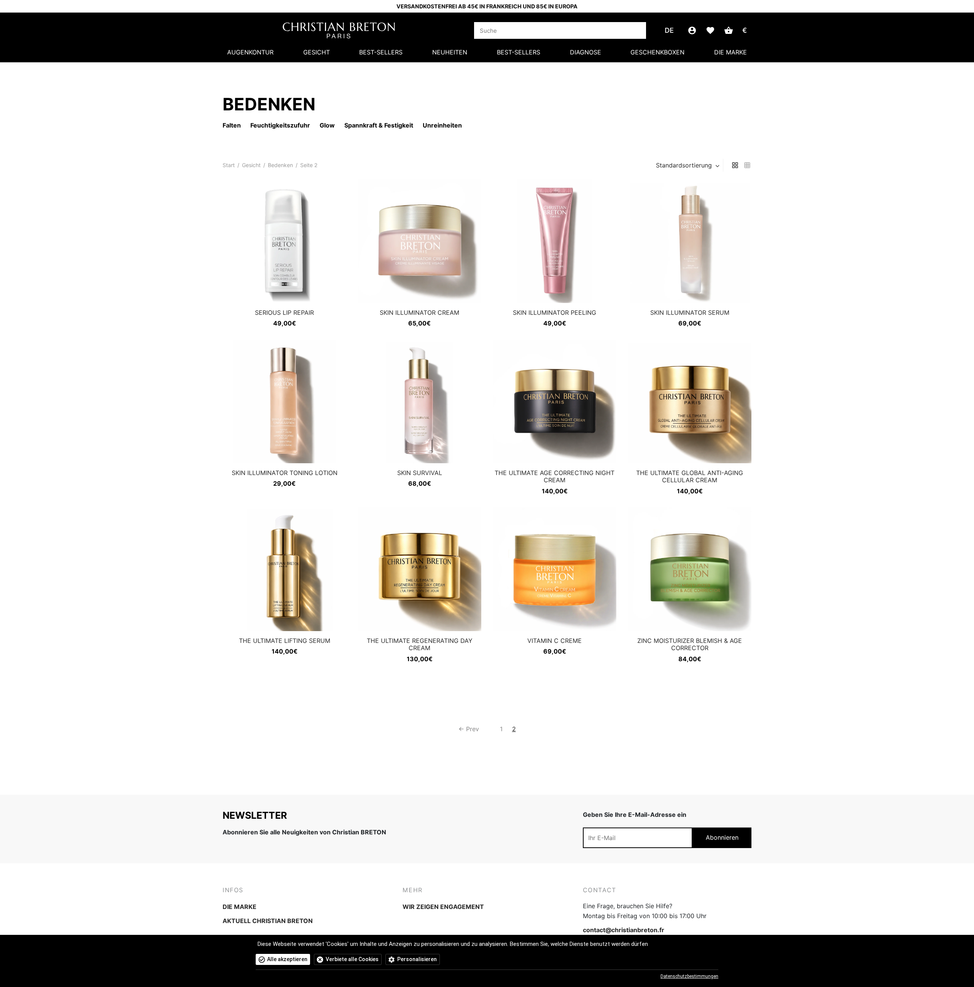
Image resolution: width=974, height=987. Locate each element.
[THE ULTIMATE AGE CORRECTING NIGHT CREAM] (554, 401)
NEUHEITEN (449, 52)
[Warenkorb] (728, 30)
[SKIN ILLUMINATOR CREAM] (419, 241)
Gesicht (316, 52)
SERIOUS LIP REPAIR (284, 312)
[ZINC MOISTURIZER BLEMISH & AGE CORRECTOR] (689, 569)
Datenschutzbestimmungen (689, 976)
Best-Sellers (381, 52)
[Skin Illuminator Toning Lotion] (284, 401)
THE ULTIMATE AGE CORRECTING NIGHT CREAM (554, 476)
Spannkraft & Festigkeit (378, 125)
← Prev (468, 729)
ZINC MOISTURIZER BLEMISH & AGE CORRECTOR (689, 644)
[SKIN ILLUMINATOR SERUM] (689, 241)
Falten (232, 125)
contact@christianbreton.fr (623, 930)
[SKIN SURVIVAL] (419, 401)
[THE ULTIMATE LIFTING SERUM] (284, 569)
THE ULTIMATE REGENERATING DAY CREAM (420, 644)
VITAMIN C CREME (554, 640)
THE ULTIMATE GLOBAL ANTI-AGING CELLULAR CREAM (689, 476)
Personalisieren (417, 959)
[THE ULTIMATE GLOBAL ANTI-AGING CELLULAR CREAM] (689, 401)
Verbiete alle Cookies (352, 959)
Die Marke (730, 52)
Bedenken (280, 165)
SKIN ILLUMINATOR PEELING (554, 312)
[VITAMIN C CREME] (554, 569)
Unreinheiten (442, 125)
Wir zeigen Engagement (443, 906)
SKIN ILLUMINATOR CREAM (419, 312)
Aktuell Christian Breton (268, 921)
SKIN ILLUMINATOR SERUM (689, 312)
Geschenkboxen (657, 52)
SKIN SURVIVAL (419, 473)
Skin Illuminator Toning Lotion (284, 473)
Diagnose (585, 52)
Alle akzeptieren (287, 959)
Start (229, 165)
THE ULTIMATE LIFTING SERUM (284, 640)
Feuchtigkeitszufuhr (280, 125)
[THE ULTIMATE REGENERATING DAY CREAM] (419, 569)
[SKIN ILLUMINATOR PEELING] (554, 241)
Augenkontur (250, 52)
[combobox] (688, 165)
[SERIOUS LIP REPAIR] (284, 241)
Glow (327, 125)
